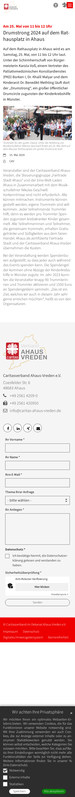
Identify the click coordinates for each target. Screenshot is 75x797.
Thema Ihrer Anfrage (19, 492)
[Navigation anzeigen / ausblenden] (70, 5)
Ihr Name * (12, 457)
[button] (7, 427)
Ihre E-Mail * (13, 474)
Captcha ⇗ (59, 594)
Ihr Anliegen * (14, 509)
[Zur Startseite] (10, 8)
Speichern (19, 791)
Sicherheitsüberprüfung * (23, 572)
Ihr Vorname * (15, 439)
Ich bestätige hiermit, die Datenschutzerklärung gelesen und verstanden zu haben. (40, 560)
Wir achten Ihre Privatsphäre (37, 712)
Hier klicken (42, 587)
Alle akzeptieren (54, 791)
